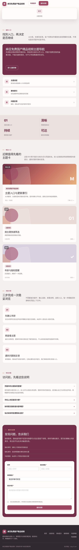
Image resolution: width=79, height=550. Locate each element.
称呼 (8, 465)
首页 (39, 11)
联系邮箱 (43, 465)
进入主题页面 (12, 68)
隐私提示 (59, 533)
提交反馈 (43, 3)
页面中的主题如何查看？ (14, 386)
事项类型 (10, 475)
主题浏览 (39, 16)
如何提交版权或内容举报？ (14, 406)
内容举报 (74, 533)
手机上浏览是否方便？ (13, 400)
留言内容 (10, 485)
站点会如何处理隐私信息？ (14, 413)
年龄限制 (74, 537)
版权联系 (66, 533)
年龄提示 (33, 3)
